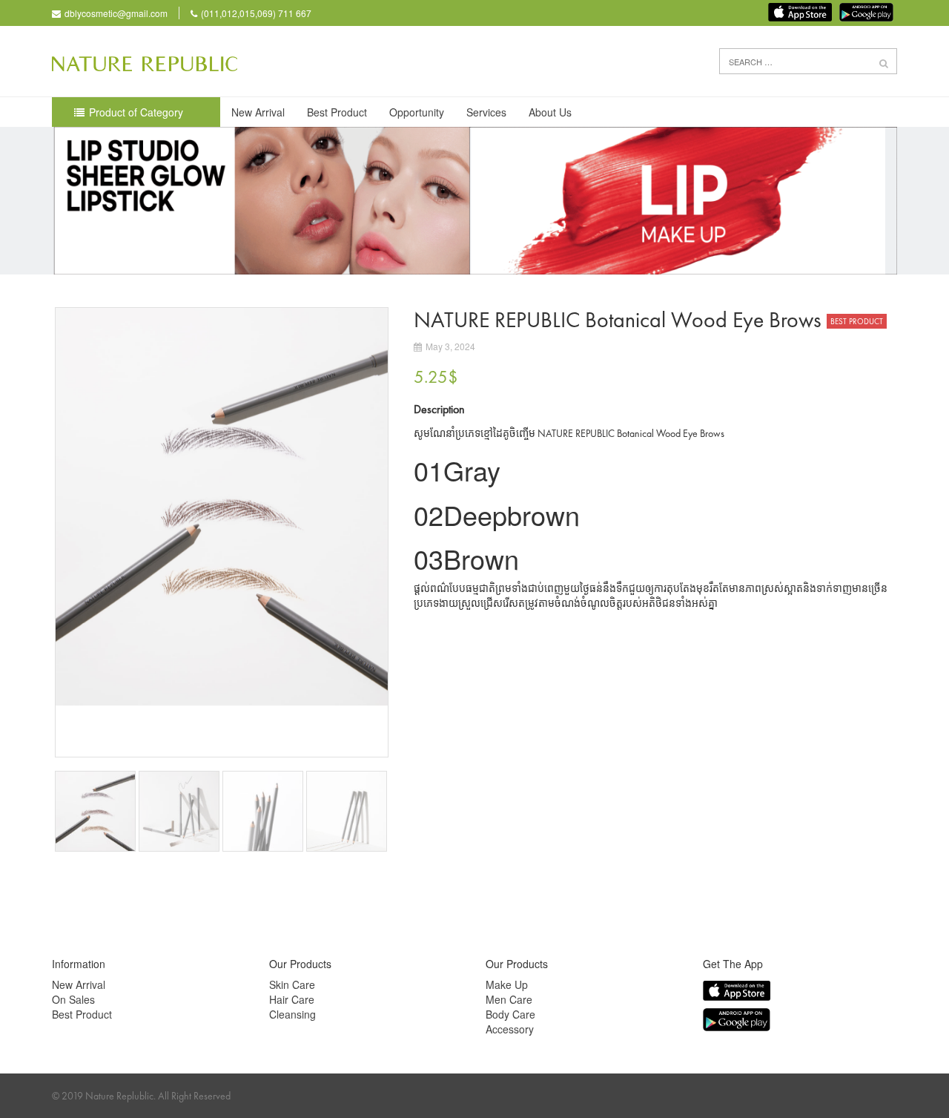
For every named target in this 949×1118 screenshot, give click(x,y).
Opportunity (416, 112)
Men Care (509, 999)
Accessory (510, 1029)
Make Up (507, 984)
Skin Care (292, 984)
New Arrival (258, 112)
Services (486, 112)
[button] (883, 62)
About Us (550, 112)
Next (411, 532)
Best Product (337, 112)
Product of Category (136, 112)
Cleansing (292, 1014)
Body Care (510, 1014)
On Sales (73, 999)
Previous (32, 532)
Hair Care (291, 999)
